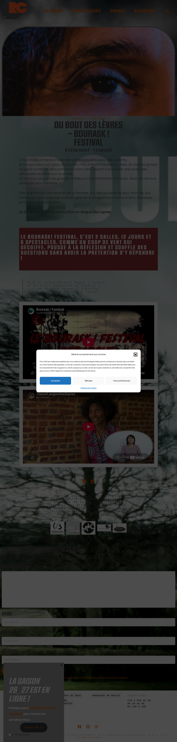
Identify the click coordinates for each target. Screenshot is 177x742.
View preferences (121, 380)
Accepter (55, 380)
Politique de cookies (88, 388)
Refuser (88, 380)
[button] (135, 354)
